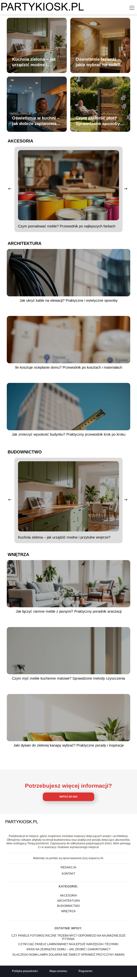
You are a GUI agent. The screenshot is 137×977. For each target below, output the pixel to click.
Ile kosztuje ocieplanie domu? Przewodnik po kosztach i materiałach (68, 367)
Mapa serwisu (58, 971)
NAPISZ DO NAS (68, 796)
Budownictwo (25, 451)
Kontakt (68, 873)
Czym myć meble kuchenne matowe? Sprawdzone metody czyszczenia (68, 678)
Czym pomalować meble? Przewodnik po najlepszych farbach (66, 226)
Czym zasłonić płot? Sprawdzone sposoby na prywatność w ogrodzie (98, 121)
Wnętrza (18, 554)
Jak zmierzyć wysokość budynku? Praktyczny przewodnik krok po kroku (68, 434)
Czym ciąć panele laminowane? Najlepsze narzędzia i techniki (68, 944)
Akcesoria (20, 141)
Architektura (24, 243)
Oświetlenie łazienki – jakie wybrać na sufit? (98, 62)
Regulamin (85, 971)
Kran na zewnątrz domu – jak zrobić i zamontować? (68, 949)
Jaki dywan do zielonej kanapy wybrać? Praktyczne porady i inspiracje (68, 745)
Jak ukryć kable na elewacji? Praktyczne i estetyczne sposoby (69, 300)
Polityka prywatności (25, 971)
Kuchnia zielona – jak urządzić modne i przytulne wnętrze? (34, 62)
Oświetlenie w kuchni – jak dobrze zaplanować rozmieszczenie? (35, 121)
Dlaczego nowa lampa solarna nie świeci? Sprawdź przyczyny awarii (68, 954)
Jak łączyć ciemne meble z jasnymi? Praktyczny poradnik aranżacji (68, 611)
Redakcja (68, 867)
